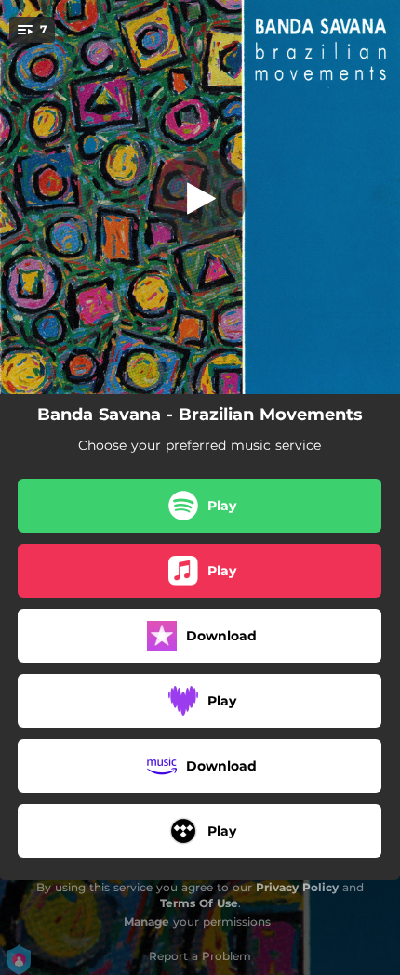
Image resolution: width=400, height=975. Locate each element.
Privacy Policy (297, 887)
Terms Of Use (199, 903)
